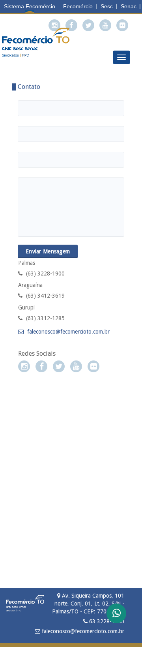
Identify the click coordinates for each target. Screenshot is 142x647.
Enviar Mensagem (48, 251)
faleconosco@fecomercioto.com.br (68, 331)
